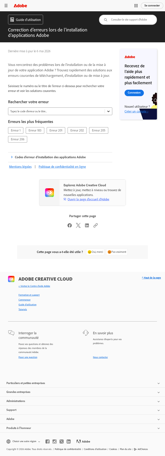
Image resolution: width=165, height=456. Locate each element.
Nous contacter (100, 357)
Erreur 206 (17, 139)
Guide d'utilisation (27, 304)
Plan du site (125, 449)
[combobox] (128, 20)
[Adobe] (20, 5)
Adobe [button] (10, 419)
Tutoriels (23, 309)
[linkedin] (69, 441)
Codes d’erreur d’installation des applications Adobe (50, 157)
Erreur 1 (16, 130)
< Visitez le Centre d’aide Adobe (34, 286)
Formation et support (29, 295)
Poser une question (28, 357)
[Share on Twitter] (78, 227)
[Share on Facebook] (69, 227)
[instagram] (55, 441)
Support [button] (11, 410)
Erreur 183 (35, 130)
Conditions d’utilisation (95, 449)
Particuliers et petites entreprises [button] (25, 383)
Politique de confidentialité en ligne (62, 167)
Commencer (25, 299)
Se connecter (152, 5)
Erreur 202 (77, 130)
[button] (136, 5)
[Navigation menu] (6, 5)
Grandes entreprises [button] (18, 392)
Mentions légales (20, 167)
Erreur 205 (98, 130)
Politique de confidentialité (68, 449)
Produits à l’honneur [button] (18, 428)
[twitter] (62, 441)
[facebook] (47, 441)
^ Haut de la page (151, 277)
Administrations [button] (15, 401)
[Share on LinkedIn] (87, 227)
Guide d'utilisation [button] (28, 20)
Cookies (113, 449)
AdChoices (143, 449)
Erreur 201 (56, 130)
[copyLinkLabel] (95, 227)
